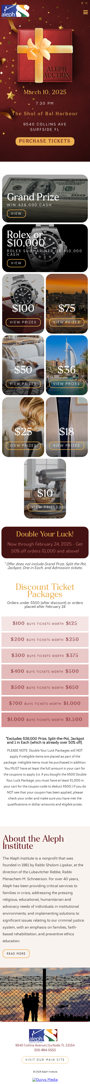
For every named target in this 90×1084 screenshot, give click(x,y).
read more (16, 953)
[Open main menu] (86, 12)
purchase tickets (45, 141)
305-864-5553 (45, 1050)
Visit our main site (45, 1059)
